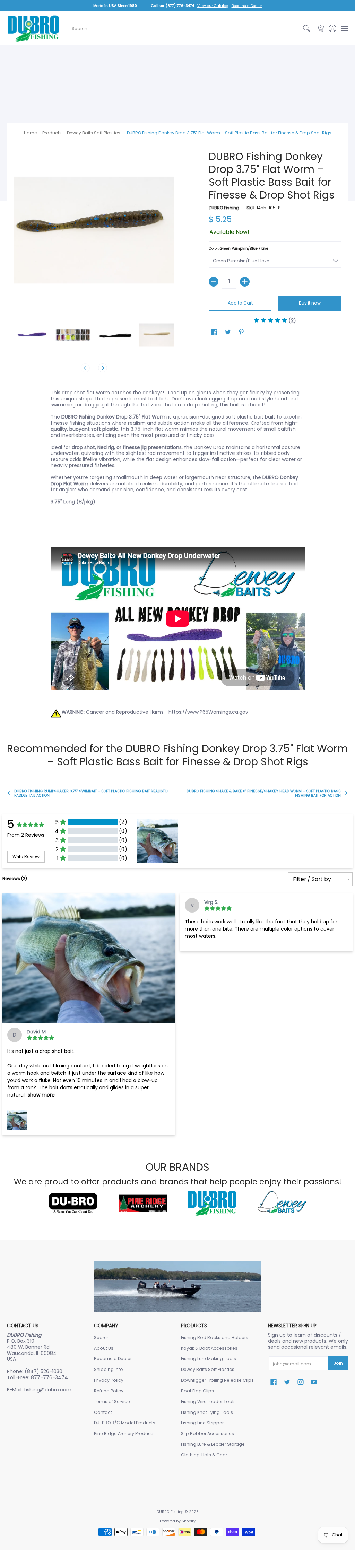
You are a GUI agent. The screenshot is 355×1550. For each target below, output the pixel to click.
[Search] (306, 28)
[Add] (245, 282)
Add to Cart (240, 303)
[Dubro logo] (73, 1203)
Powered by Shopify (178, 1521)
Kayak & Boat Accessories (209, 1348)
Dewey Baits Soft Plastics (93, 133)
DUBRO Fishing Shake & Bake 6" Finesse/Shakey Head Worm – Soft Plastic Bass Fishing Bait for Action (264, 793)
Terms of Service (112, 1401)
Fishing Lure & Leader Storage (213, 1444)
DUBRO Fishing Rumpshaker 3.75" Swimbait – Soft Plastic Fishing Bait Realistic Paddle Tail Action (91, 793)
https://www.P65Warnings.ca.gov (208, 711)
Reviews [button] (14, 878)
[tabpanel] (178, 553)
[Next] (103, 368)
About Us (103, 1348)
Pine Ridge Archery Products (124, 1433)
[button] (320, 28)
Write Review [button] (26, 857)
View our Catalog (212, 5)
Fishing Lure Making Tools (208, 1359)
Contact (103, 1412)
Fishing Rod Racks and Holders (214, 1337)
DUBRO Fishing (224, 208)
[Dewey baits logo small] (282, 1203)
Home (30, 133)
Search (102, 1337)
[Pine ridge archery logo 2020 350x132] (142, 1203)
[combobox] (184, 28)
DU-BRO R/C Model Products (124, 1423)
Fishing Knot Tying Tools (207, 1412)
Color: (238, 248)
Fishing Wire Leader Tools (208, 1401)
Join (338, 1363)
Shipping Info (108, 1369)
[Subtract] (213, 282)
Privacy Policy (108, 1380)
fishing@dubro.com (47, 1389)
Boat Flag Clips (197, 1391)
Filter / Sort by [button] (312, 879)
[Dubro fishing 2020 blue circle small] (212, 1203)
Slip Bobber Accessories (207, 1433)
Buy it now (310, 303)
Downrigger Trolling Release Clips (217, 1380)
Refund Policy (108, 1391)
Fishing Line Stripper (202, 1423)
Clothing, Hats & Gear (204, 1455)
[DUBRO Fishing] (33, 28)
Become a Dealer (247, 5)
